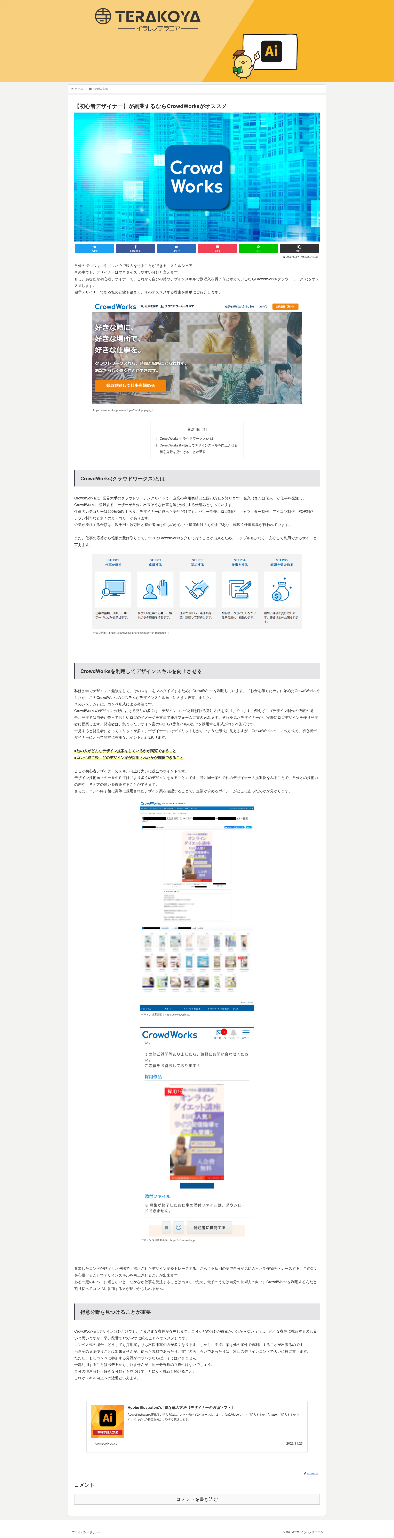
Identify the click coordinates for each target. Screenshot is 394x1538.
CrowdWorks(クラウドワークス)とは (186, 438)
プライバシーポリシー (86, 1532)
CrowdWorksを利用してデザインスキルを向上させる (199, 445)
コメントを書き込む (197, 1499)
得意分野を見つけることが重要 (183, 451)
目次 (191, 428)
